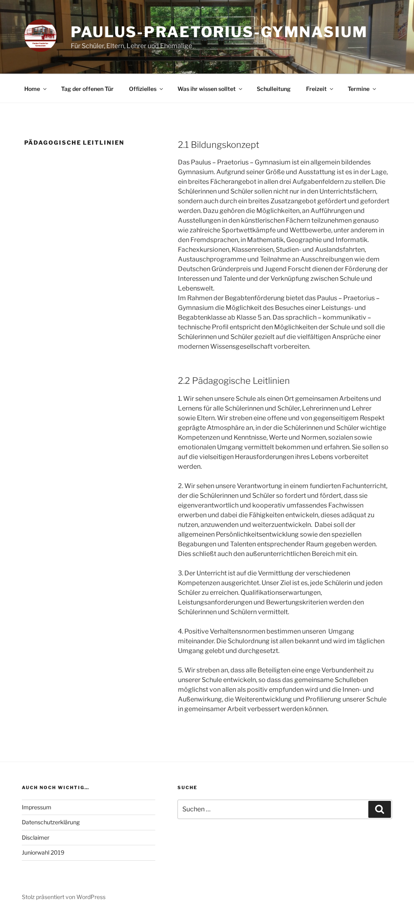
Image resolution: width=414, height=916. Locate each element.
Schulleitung (274, 88)
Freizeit (316, 88)
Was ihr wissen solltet (206, 88)
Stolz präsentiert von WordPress (64, 896)
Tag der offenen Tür (87, 88)
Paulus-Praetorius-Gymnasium (219, 32)
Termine (359, 88)
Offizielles (142, 88)
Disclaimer (35, 837)
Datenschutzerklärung (51, 822)
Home (32, 88)
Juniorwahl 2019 (43, 852)
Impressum (36, 807)
